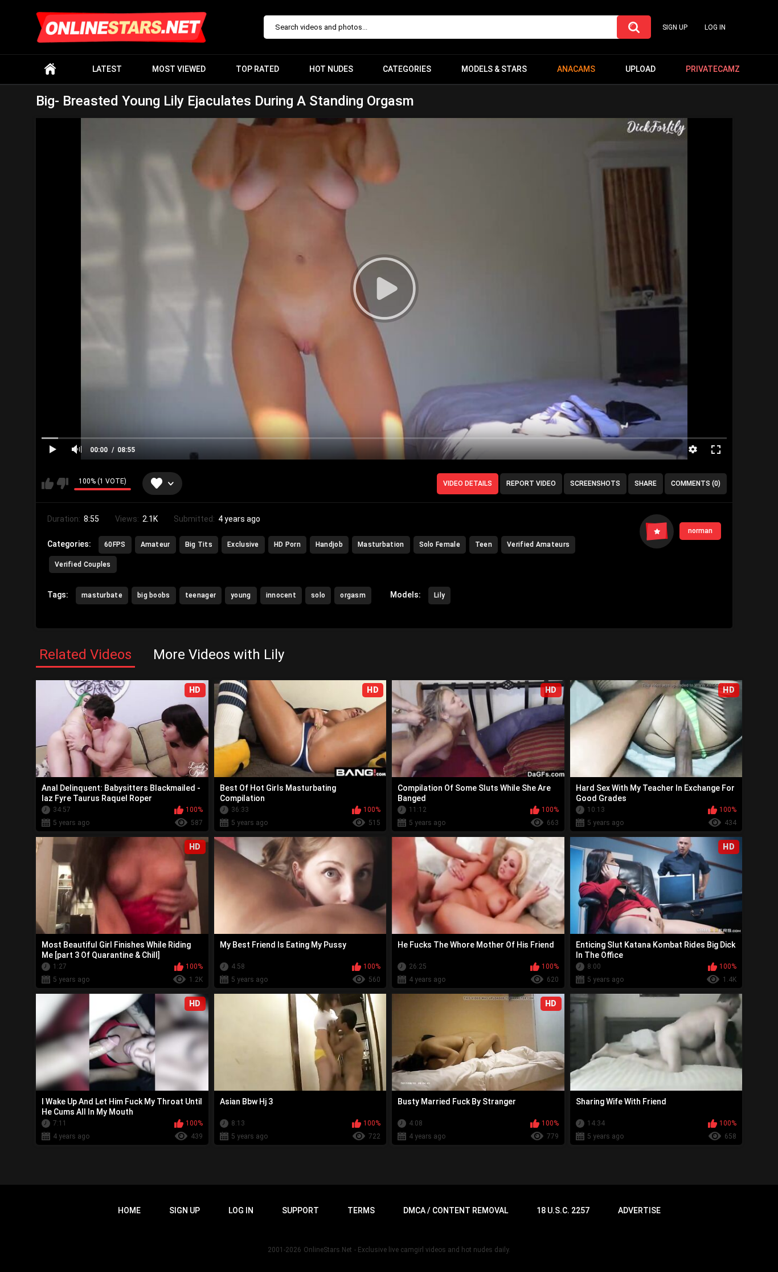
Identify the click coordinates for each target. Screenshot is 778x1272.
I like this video (48, 483)
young (241, 595)
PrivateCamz (713, 69)
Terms (361, 1210)
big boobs (153, 595)
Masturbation (381, 544)
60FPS (115, 544)
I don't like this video (62, 483)
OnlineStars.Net (328, 1250)
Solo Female (439, 544)
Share (645, 483)
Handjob (329, 544)
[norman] (657, 531)
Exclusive (243, 544)
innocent (281, 595)
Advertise (639, 1210)
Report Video (531, 483)
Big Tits (198, 544)
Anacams (576, 69)
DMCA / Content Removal (455, 1210)
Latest (107, 69)
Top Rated (257, 69)
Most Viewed (179, 69)
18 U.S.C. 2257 (563, 1210)
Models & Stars (494, 69)
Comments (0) (695, 483)
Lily (439, 595)
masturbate (101, 595)
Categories (407, 69)
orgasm (353, 595)
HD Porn (287, 544)
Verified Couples (83, 564)
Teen (483, 544)
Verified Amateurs (538, 544)
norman (700, 531)
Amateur (155, 544)
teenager (200, 595)
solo (318, 595)
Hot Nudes (331, 69)
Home (50, 69)
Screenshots (595, 483)
